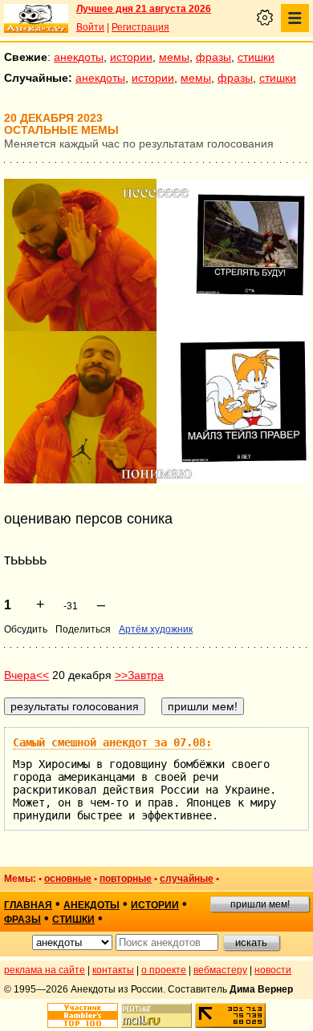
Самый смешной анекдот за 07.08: (112, 742)
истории (131, 57)
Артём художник (156, 629)
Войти (90, 27)
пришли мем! (260, 904)
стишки (256, 57)
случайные (186, 878)
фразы (213, 57)
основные (67, 878)
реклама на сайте (44, 970)
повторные (126, 878)
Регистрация (140, 27)
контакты (113, 970)
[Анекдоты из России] (36, 18)
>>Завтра (139, 675)
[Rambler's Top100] (82, 1015)
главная (28, 905)
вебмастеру (220, 970)
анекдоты (79, 57)
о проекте (163, 970)
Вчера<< (26, 675)
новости (272, 970)
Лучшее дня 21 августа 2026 (143, 8)
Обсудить (25, 629)
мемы (174, 57)
